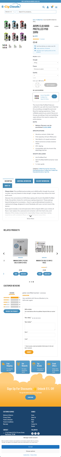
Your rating (28, 317)
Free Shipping (9, 364)
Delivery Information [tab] (42, 181)
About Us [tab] (7, 186)
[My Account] (48, 7)
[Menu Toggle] (56, 7)
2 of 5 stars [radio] (34, 318)
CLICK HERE (47, 127)
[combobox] (9, 11)
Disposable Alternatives (38, 170)
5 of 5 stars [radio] (40, 318)
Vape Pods (46, 172)
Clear (34, 77)
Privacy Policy (33, 454)
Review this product (12, 311)
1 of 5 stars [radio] (33, 318)
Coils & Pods (52, 168)
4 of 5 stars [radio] (38, 318)
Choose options (30, 451)
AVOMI (36, 36)
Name (26, 332)
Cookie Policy (26, 454)
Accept (30, 447)
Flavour (35, 66)
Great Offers (54, 364)
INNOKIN (20, 257)
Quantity (35, 72)
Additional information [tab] (24, 181)
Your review (28, 322)
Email (26, 339)
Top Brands (39, 364)
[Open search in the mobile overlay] (36, 11)
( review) (42, 39)
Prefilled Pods (39, 19)
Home (34, 19)
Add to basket (51, 85)
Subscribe (30, 397)
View (16, 274)
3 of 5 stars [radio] (36, 318)
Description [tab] (8, 181)
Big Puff (47, 168)
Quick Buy (23, 274)
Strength (35, 60)
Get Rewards (25, 364)
